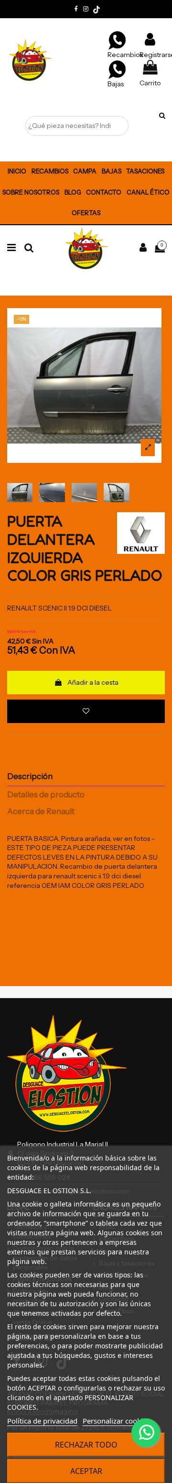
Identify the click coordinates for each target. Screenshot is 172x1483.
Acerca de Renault (41, 811)
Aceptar (86, 1471)
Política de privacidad (42, 1421)
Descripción (30, 776)
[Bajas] (117, 69)
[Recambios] (117, 39)
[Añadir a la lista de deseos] (86, 711)
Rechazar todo (86, 1444)
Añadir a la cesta (92, 682)
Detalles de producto (46, 794)
